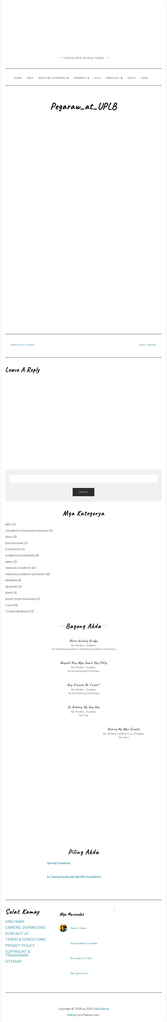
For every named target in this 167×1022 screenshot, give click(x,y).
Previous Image (23, 344)
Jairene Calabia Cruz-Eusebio (83, 943)
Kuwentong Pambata (20, 555)
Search (83, 492)
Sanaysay (113, 78)
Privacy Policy (20, 946)
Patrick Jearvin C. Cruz (81, 958)
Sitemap (13, 961)
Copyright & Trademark (17, 954)
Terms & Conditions (25, 939)
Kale (70, 1015)
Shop (144, 78)
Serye (131, 78)
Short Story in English (20, 599)
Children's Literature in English (27, 530)
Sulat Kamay (101, 1008)
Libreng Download (58, 863)
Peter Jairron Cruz (79, 973)
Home (18, 78)
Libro (9, 561)
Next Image (147, 344)
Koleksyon (13, 549)
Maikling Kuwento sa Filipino (25, 574)
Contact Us (16, 934)
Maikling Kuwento (52, 78)
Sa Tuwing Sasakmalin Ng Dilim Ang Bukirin (74, 876)
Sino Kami (14, 922)
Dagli (9, 536)
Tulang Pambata (16, 611)
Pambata (80, 78)
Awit (30, 78)
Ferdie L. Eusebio (78, 928)
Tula (97, 78)
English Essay (14, 543)
